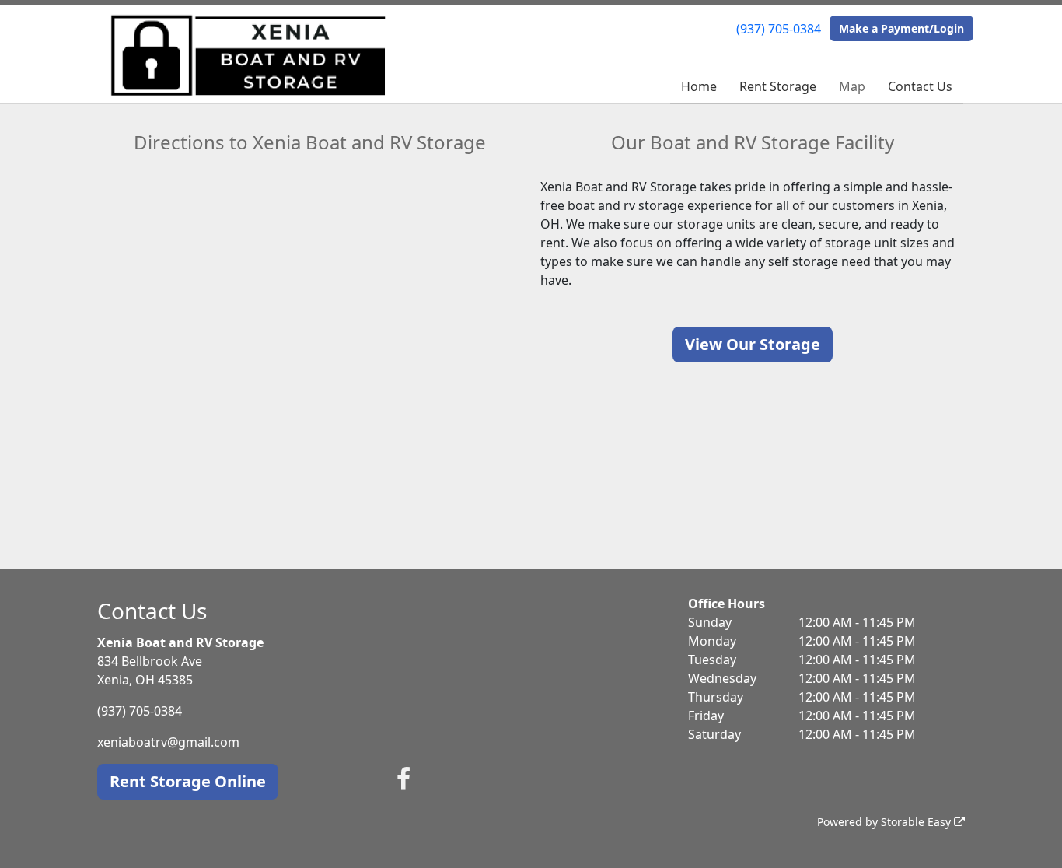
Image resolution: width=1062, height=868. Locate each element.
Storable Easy (917, 821)
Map (852, 86)
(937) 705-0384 (778, 28)
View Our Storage (752, 344)
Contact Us (920, 86)
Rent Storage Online (188, 781)
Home (699, 86)
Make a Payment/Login (901, 28)
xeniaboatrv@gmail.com (168, 742)
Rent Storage (777, 86)
